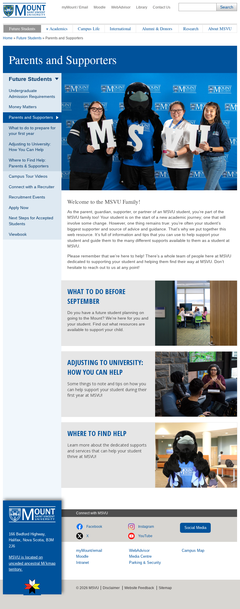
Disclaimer (111, 588)
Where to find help (96, 433)
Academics (58, 28)
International (120, 28)
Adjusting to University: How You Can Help (105, 367)
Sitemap (165, 588)
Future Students (22, 28)
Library (141, 7)
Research (190, 28)
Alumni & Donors (157, 28)
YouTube (145, 536)
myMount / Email (75, 7)
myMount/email (89, 550)
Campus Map (193, 550)
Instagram (146, 527)
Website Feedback (139, 588)
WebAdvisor (121, 7)
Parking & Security (145, 562)
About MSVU (220, 28)
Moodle (100, 7)
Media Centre (140, 556)
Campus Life (89, 28)
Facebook (94, 527)
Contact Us (161, 7)
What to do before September (96, 296)
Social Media (195, 527)
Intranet (82, 562)
